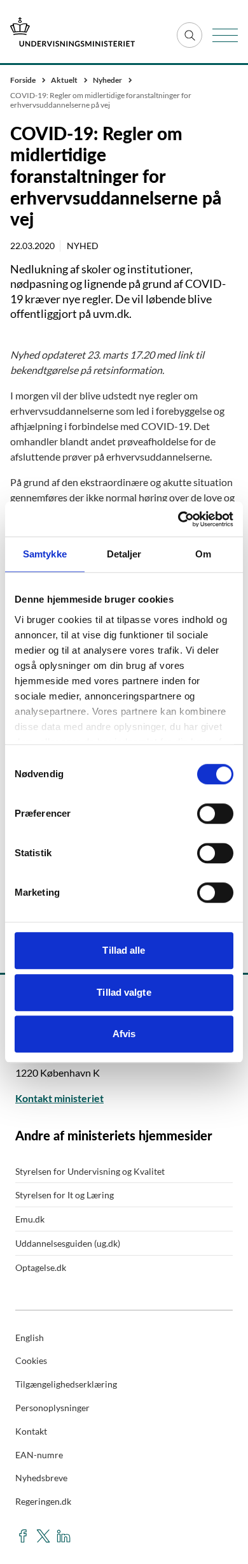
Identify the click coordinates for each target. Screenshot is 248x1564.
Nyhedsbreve (41, 1477)
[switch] (215, 813)
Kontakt (31, 1431)
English (29, 1337)
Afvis (124, 1033)
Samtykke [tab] (45, 554)
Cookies (31, 1360)
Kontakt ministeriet (59, 1098)
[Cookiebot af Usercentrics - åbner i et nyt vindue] (178, 519)
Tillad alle (123, 950)
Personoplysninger (52, 1407)
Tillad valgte (124, 992)
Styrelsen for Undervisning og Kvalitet (90, 1171)
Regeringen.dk (43, 1501)
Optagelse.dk (40, 1267)
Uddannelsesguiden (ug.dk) (67, 1243)
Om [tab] (203, 554)
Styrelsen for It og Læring (64, 1194)
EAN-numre (39, 1454)
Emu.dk (30, 1219)
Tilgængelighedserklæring (66, 1384)
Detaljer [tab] (124, 554)
